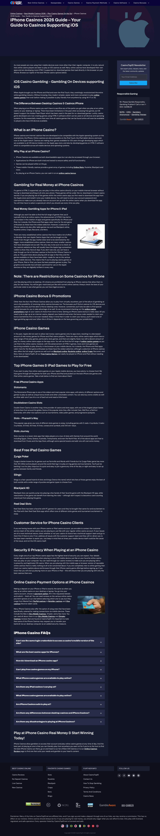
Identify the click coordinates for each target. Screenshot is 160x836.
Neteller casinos (55, 601)
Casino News (88, 796)
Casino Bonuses (140, 3)
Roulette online (74, 351)
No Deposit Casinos (20, 779)
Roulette (51, 779)
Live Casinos (17, 783)
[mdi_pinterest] (138, 775)
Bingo (50, 796)
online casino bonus (67, 173)
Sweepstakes (56, 3)
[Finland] (67, 826)
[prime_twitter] (119, 775)
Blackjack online (60, 351)
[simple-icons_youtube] (129, 775)
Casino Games (74, 3)
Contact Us (87, 779)
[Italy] (80, 826)
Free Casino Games (49, 354)
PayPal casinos (39, 601)
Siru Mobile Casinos (37, 614)
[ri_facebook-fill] (124, 775)
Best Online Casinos (36, 3)
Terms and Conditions (92, 792)
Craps (50, 787)
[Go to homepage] (16, 3)
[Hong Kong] (93, 826)
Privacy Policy (88, 787)
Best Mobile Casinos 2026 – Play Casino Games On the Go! (48, 13)
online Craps (87, 351)
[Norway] (97, 826)
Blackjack (51, 783)
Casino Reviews (18, 775)
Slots (50, 775)
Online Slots (78, 167)
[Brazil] (71, 826)
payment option (41, 594)
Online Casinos (16, 13)
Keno (50, 792)
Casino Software (120, 3)
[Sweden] (84, 826)
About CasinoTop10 (91, 775)
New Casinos (17, 787)
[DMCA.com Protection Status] (33, 804)
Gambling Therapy (138, 114)
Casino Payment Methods (96, 3)
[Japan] (75, 826)
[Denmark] (88, 826)
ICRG (128, 112)
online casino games (90, 341)
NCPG (122, 112)
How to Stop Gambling (92, 783)
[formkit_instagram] (134, 775)
